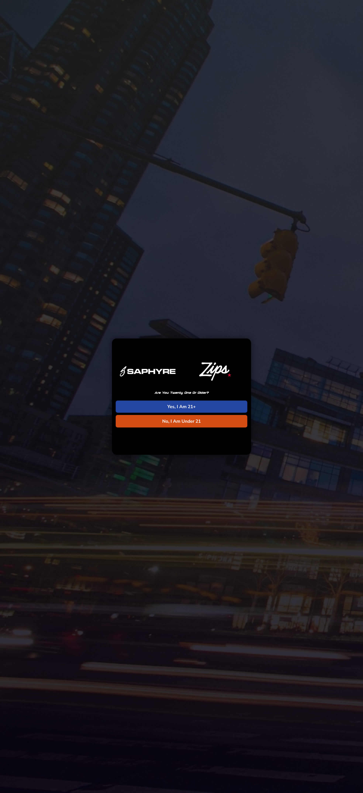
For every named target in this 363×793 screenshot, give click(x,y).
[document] (181, 396)
